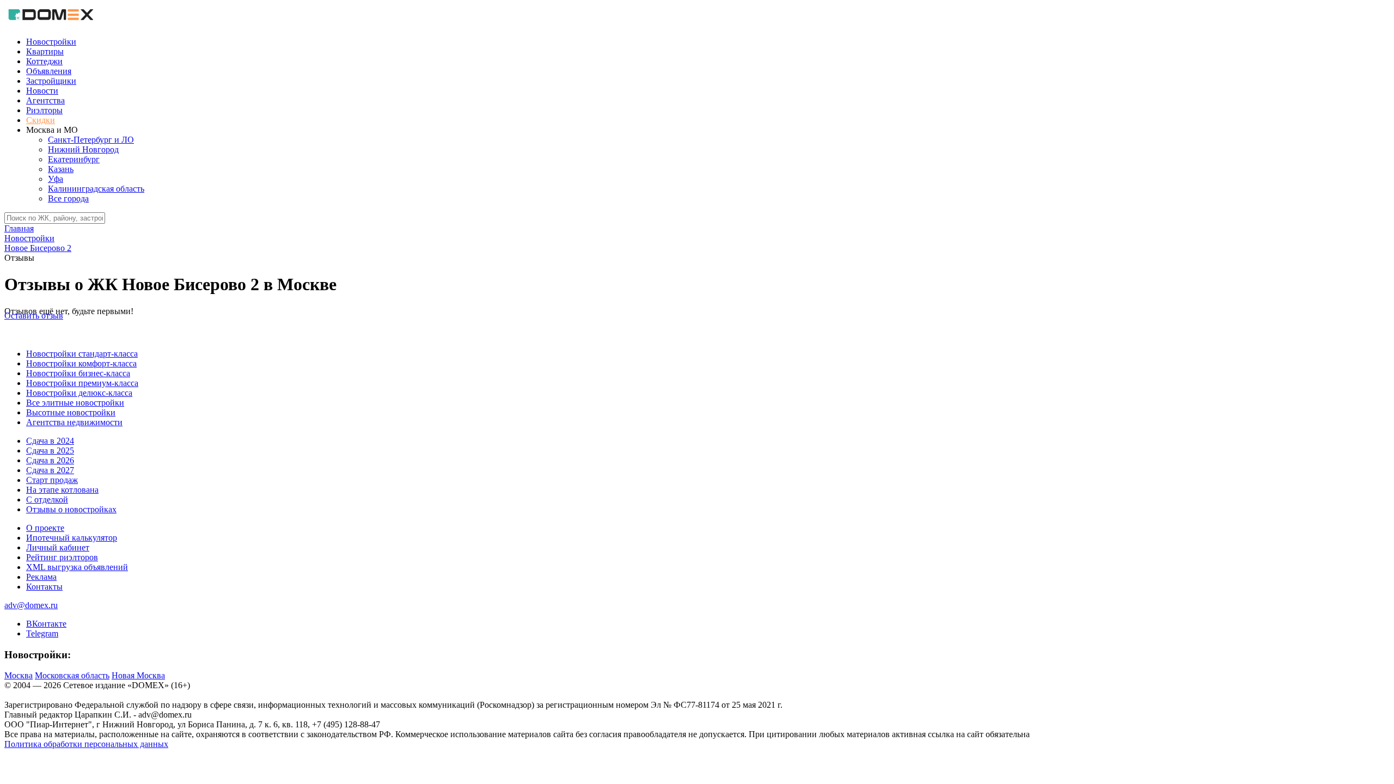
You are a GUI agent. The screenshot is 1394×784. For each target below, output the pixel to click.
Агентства (45, 100)
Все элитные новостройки (75, 402)
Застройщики (51, 80)
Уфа (55, 178)
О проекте (45, 527)
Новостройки (51, 41)
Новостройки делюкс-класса (79, 392)
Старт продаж (52, 480)
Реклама (41, 576)
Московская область (72, 675)
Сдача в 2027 (50, 470)
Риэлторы (44, 110)
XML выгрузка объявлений (77, 567)
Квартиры (45, 51)
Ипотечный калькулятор (71, 537)
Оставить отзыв (33, 315)
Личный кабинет (57, 547)
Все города (68, 198)
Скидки (40, 120)
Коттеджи (44, 61)
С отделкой (47, 499)
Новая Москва (138, 675)
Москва (18, 675)
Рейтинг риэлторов (62, 557)
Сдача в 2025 (50, 450)
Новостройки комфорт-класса (81, 363)
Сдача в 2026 (50, 460)
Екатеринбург (74, 159)
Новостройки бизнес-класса (78, 373)
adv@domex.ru (31, 605)
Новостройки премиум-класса (82, 383)
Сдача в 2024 (50, 440)
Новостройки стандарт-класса (82, 353)
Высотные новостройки (70, 412)
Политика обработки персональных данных (86, 744)
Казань (61, 169)
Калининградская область (96, 188)
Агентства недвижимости (74, 422)
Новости (42, 90)
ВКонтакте (46, 623)
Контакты (44, 586)
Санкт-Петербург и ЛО (91, 139)
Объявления (48, 71)
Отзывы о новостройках (71, 509)
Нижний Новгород (83, 149)
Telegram (42, 633)
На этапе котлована (62, 489)
